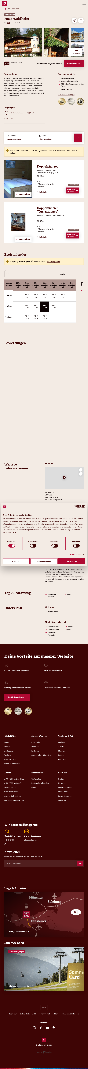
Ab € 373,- (27, 296)
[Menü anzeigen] (84, 3)
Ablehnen (16, 561)
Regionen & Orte (66, 736)
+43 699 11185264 (51, 497)
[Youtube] (47, 1028)
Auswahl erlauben (44, 561)
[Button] (80, 863)
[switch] (33, 546)
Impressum (13, 1014)
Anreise (61, 747)
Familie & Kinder (10, 760)
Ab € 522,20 (26, 317)
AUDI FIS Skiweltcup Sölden (14, 779)
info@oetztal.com (30, 840)
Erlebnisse (35, 751)
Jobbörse (56, 1014)
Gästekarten (36, 779)
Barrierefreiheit (44, 1014)
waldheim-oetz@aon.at (53, 500)
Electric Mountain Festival (14, 800)
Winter (6, 742)
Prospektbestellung (65, 796)
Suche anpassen (53, 261)
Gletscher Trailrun (11, 792)
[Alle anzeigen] (18, 197)
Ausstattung (8, 118)
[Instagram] (34, 1028)
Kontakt (61, 779)
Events (7, 772)
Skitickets (35, 747)
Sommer (7, 747)
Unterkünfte (35, 742)
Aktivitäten (10, 736)
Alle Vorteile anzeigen (66, 95)
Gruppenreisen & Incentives (41, 755)
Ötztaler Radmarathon (12, 796)
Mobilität (61, 751)
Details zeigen (75, 554)
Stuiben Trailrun (10, 788)
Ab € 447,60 (27, 306)
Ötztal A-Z (62, 760)
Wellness (7, 755)
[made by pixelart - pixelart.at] (44, 1053)
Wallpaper (62, 800)
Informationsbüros (65, 788)
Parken (60, 755)
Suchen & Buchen (39, 736)
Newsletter (62, 783)
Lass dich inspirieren (12, 764)
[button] (64, 478)
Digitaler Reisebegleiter (40, 783)
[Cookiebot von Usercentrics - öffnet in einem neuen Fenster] (75, 506)
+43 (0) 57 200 (9, 840)
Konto (33, 788)
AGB (34, 1014)
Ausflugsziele (9, 751)
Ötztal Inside (37, 772)
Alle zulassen (72, 561)
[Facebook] (41, 1028)
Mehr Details (42, 192)
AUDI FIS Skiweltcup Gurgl (14, 783)
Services (62, 772)
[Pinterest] (54, 1028)
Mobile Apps (63, 792)
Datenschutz (25, 1014)
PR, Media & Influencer (70, 1014)
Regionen (61, 742)
